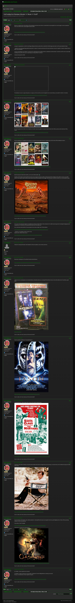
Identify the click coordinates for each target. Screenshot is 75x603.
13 (24, 20)
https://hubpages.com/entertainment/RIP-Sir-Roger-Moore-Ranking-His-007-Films (28, 511)
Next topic (69, 17)
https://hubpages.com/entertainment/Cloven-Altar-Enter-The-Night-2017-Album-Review (30, 525)
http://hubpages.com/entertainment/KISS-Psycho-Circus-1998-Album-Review (28, 234)
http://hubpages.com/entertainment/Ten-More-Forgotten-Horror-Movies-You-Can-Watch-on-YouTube (32, 166)
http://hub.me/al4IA (17, 331)
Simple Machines (11, 600)
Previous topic (63, 17)
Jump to (54, 593)
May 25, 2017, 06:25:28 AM (18, 462)
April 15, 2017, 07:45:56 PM (18, 400)
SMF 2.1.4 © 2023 (6, 600)
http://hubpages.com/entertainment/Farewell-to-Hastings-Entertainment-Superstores (29, 32)
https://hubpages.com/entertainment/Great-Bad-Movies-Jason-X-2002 (27, 394)
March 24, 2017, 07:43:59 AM (18, 257)
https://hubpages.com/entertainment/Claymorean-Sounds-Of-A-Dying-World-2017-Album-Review (31, 563)
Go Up (4, 589)
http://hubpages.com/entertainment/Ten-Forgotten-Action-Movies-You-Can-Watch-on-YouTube (31, 132)
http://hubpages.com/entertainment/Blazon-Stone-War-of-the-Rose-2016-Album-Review (30, 215)
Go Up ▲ (70, 600)
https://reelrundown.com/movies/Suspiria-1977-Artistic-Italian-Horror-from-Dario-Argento (30, 579)
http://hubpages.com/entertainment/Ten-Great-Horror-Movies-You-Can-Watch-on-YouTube (30, 95)
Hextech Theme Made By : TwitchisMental (10, 601)
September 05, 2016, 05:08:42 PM (19, 64)
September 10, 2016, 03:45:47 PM (19, 101)
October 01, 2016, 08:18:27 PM (19, 138)
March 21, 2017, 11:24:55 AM (18, 242)
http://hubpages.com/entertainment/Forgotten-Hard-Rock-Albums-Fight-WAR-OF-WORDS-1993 (31, 229)
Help (61, 600)
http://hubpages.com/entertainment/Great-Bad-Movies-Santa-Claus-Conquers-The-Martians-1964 (32, 456)
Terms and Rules (65, 600)
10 (17, 20)
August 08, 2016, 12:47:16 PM (18, 44)
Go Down (5, 20)
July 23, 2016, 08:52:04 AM (18, 23)
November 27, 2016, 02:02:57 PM (19, 172)
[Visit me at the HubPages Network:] (4, 38)
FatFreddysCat (7, 23)
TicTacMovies (7, 242)
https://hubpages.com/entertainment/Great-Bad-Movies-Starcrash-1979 (27, 262)
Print (70, 20)
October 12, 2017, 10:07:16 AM (19, 569)
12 (22, 20)
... (14, 20)
